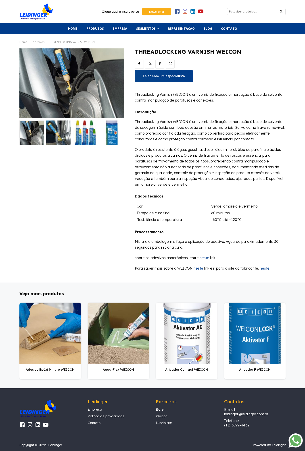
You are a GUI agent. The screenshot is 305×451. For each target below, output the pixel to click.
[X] (149, 64)
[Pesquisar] (281, 11)
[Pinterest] (159, 64)
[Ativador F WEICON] (255, 333)
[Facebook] (139, 64)
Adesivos (38, 42)
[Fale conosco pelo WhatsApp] (295, 446)
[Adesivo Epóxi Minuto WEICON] (50, 333)
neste (204, 258)
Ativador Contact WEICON (186, 370)
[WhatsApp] (170, 64)
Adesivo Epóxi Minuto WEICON (50, 370)
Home (23, 42)
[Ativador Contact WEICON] (186, 333)
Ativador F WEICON (255, 370)
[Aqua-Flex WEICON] (118, 333)
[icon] (177, 12)
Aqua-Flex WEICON (118, 370)
